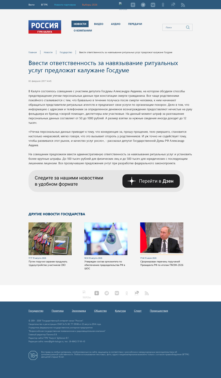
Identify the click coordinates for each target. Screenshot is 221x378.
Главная (32, 52)
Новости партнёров (65, 4)
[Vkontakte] (153, 5)
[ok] (163, 5)
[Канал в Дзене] (106, 180)
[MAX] (123, 5)
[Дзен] (133, 5)
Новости (48, 52)
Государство (66, 52)
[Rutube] (173, 5)
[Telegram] (143, 5)
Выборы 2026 (89, 4)
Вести (31, 4)
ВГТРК (44, 4)
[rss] (183, 5)
